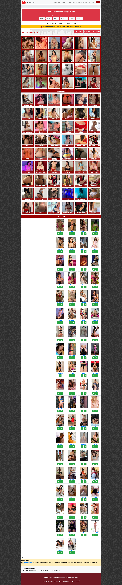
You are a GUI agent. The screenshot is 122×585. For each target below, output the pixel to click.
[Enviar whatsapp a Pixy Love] (85, 481)
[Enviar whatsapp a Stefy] (73, 428)
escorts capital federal (54, 581)
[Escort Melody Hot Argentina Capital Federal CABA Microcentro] (72, 348)
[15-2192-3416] (70, 411)
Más (93, 2)
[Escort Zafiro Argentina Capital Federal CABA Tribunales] (81, 113)
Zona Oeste (96, 31)
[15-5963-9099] (58, 251)
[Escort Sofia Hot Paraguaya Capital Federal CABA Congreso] (68, 56)
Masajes (80, 2)
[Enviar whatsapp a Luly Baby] (96, 304)
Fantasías (85, 2)
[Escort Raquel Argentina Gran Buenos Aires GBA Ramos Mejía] (68, 69)
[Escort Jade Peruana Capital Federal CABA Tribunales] (60, 419)
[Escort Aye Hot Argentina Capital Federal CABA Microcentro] (60, 437)
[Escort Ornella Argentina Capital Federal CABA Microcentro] (94, 113)
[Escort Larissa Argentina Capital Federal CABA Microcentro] (84, 525)
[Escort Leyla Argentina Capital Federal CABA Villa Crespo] (41, 56)
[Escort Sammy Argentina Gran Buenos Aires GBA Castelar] (95, 455)
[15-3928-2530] (93, 304)
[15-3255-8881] (70, 552)
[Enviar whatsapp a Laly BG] (61, 411)
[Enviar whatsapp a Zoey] (85, 322)
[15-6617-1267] (82, 481)
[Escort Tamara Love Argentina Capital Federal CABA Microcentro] (60, 295)
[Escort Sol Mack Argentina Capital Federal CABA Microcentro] (72, 242)
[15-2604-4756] (58, 322)
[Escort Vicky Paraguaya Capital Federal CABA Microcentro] (72, 295)
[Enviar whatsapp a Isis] (61, 287)
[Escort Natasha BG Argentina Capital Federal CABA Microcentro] (27, 127)
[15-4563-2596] (93, 481)
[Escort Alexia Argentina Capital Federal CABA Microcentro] (72, 543)
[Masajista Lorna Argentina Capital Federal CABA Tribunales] (60, 472)
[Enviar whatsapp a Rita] (85, 269)
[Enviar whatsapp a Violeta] (96, 269)
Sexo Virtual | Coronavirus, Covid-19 (62, 26)
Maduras (75, 2)
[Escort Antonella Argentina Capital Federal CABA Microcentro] (95, 313)
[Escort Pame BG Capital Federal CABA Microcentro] (84, 295)
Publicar (98, 2)
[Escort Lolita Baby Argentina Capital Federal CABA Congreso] (72, 313)
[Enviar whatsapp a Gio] (61, 517)
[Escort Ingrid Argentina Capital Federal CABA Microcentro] (41, 154)
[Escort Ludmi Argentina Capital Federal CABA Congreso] (27, 113)
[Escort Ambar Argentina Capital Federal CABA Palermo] (41, 69)
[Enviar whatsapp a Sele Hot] (96, 340)
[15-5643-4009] (70, 287)
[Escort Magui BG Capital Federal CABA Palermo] (84, 331)
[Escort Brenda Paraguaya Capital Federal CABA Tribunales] (94, 207)
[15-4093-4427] (82, 304)
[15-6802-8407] (70, 304)
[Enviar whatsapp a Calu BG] (61, 251)
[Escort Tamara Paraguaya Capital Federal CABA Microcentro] (60, 455)
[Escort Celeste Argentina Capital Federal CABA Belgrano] (81, 167)
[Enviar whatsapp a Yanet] (85, 464)
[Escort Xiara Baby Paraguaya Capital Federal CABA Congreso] (95, 366)
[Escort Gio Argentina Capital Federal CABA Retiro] (60, 508)
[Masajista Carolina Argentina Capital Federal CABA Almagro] (81, 207)
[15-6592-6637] (58, 340)
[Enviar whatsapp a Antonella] (96, 322)
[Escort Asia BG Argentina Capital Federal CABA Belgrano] (94, 100)
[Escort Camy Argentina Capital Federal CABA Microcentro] (72, 224)
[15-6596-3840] (70, 393)
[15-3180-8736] (58, 464)
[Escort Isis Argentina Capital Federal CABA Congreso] (60, 277)
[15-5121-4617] (58, 446)
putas (44, 581)
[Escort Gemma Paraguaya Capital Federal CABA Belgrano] (72, 384)
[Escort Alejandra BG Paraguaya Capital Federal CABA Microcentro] (81, 69)
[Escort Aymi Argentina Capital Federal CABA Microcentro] (27, 154)
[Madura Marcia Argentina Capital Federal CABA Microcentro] (72, 260)
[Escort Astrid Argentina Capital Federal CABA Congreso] (60, 260)
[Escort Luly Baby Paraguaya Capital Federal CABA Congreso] (95, 295)
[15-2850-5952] (60, 375)
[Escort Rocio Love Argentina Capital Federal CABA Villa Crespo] (67, 207)
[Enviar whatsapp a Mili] (85, 393)
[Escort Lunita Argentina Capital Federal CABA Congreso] (67, 167)
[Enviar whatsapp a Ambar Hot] (61, 340)
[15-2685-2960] (82, 499)
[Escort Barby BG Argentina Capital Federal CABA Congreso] (72, 437)
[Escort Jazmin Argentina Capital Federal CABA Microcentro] (72, 277)
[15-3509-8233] (82, 340)
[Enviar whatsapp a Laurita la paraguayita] (61, 393)
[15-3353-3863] (70, 499)
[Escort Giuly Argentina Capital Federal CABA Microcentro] (84, 277)
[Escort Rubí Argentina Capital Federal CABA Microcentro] (81, 82)
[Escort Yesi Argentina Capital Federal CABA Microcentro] (54, 69)
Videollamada (27, 570)
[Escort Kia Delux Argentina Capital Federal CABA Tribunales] (60, 224)
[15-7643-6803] (58, 269)
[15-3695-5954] (82, 393)
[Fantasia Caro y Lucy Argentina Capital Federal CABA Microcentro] (72, 472)
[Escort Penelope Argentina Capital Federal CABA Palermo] (81, 140)
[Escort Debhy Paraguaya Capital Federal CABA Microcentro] (95, 224)
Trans (89, 2)
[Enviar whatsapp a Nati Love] (73, 340)
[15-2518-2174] (70, 340)
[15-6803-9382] (70, 375)
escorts (47, 581)
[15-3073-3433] (70, 428)
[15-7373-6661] (82, 251)
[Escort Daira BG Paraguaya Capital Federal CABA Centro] (41, 82)
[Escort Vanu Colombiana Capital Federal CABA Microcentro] (54, 56)
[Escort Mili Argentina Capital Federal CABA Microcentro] (84, 384)
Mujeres (69, 2)
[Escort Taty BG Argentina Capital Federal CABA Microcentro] (54, 167)
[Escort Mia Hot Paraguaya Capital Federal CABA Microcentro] (95, 242)
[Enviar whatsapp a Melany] (96, 357)
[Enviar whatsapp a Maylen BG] (85, 411)
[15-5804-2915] (70, 357)
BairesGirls (30, 2)
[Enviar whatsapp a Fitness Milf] (85, 251)
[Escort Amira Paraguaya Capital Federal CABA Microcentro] (60, 313)
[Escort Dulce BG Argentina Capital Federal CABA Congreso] (94, 167)
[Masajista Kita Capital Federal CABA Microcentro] (94, 56)
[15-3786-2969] (58, 233)
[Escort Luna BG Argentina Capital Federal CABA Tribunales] (72, 490)
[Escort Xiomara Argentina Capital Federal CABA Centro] (81, 42)
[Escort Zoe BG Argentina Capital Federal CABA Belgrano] (94, 42)
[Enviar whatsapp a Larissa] (85, 535)
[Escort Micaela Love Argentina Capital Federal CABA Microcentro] (72, 525)
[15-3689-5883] (70, 251)
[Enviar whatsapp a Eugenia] (73, 375)
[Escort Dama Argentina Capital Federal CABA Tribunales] (27, 167)
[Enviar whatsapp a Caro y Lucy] (73, 481)
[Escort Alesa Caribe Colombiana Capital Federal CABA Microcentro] (54, 140)
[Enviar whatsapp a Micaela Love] (73, 535)
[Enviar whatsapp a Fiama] (96, 446)
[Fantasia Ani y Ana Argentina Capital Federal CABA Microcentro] (28, 42)
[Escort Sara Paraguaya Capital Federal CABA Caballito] (28, 56)
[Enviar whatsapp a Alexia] (73, 552)
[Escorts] (24, 2)
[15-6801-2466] (82, 233)
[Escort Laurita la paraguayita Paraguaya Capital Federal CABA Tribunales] (60, 384)
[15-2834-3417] (93, 287)
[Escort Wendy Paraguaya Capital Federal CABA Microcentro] (54, 194)
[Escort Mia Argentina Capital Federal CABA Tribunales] (54, 127)
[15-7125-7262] (93, 446)
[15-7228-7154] (82, 322)
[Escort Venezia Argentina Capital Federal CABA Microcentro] (27, 207)
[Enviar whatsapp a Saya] (61, 357)
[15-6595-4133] (93, 428)
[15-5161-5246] (58, 535)
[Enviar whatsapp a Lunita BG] (73, 464)
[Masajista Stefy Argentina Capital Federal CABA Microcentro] (72, 419)
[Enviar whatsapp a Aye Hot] (61, 446)
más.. (25, 563)
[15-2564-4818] (70, 233)
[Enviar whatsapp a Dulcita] (85, 517)
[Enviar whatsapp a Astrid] (61, 269)
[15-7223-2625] (58, 428)
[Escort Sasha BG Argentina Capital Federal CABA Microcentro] (72, 508)
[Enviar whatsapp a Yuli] (61, 499)
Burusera (47, 570)
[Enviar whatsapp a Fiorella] (96, 517)
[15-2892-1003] (93, 393)
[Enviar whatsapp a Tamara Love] (61, 304)
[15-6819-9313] (58, 499)
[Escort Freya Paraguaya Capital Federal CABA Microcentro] (41, 194)
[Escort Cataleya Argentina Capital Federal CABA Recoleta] (67, 113)
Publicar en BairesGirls (28, 562)
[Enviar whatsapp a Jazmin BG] (85, 428)
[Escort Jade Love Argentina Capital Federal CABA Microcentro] (41, 42)
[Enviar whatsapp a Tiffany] (85, 357)
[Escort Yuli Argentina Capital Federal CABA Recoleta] (60, 490)
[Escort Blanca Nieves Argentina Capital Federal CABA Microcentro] (67, 154)
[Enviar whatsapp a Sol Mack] (73, 251)
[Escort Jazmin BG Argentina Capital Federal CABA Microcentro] (84, 419)
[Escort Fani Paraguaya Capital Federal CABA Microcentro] (94, 127)
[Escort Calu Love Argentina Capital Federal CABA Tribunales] (81, 194)
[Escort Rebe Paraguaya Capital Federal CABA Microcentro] (95, 472)
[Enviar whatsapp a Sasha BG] (73, 517)
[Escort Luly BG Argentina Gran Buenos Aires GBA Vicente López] (94, 154)
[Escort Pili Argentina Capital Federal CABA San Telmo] (27, 140)
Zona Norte (79, 31)
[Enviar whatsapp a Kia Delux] (61, 233)
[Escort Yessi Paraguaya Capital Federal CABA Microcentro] (81, 127)
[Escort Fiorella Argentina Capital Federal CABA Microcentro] (95, 508)
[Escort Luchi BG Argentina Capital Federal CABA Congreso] (81, 100)
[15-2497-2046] (82, 357)
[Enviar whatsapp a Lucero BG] (85, 499)
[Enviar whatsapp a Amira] (61, 322)
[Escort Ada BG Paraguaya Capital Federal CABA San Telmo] (27, 194)
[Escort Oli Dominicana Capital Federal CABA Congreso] (67, 194)
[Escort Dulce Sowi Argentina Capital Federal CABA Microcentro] (41, 180)
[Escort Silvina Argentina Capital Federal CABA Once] (27, 180)
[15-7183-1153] (58, 552)
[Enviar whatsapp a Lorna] (61, 481)
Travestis (79, 18)
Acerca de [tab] (25, 557)
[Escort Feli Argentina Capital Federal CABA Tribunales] (54, 100)
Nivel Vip (64, 2)
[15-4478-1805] (82, 269)
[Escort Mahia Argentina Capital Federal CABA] (41, 100)
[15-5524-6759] (82, 428)
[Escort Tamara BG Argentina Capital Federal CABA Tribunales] (27, 100)
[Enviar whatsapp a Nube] (85, 375)
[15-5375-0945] (70, 269)
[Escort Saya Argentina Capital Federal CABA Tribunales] (60, 348)
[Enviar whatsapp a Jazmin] (73, 287)
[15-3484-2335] (58, 517)
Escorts (42, 18)
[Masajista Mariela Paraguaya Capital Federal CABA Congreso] (95, 277)
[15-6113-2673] (70, 446)
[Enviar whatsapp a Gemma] (73, 393)
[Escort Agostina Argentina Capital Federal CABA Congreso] (84, 437)
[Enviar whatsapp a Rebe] (96, 481)
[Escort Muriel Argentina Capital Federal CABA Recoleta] (54, 154)
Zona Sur (87, 31)
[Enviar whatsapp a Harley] (73, 411)
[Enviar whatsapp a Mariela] (96, 287)
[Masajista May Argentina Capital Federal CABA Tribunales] (94, 82)
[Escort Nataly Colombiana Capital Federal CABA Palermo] (60, 525)
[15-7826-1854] (82, 287)
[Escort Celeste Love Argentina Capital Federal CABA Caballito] (54, 207)
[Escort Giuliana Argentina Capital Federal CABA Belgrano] (68, 82)
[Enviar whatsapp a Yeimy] (96, 393)
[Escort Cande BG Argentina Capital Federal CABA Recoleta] (67, 180)
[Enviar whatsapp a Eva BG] (61, 552)
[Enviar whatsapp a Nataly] (61, 535)
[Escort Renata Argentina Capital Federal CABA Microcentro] (68, 42)
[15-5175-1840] (93, 340)
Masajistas (64, 18)
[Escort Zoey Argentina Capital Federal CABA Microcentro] (84, 313)
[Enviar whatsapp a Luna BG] (73, 499)
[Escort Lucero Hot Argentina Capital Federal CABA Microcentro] (41, 167)
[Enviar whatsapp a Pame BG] (85, 304)
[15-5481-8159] (70, 517)
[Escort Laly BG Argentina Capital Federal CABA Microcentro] (60, 401)
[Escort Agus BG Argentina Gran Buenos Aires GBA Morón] (41, 140)
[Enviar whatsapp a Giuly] (85, 287)
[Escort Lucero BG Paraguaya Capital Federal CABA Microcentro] (84, 490)
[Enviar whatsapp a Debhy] (96, 233)
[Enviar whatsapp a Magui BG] (85, 340)
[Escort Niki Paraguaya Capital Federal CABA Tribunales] (54, 180)
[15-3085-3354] (70, 535)
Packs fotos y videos (37, 570)
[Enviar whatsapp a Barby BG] (73, 446)
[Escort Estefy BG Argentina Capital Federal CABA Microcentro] (84, 224)
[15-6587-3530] (82, 464)
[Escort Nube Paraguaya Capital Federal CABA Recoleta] (84, 366)
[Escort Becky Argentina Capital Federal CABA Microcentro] (54, 82)
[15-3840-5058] (93, 464)
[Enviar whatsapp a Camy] (73, 233)
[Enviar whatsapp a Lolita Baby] (73, 322)
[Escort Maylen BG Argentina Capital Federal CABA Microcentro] (84, 401)
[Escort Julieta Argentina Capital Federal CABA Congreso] (54, 113)
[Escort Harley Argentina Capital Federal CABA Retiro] (72, 401)
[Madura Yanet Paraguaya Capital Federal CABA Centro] (84, 455)
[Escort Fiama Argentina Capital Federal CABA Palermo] (95, 437)
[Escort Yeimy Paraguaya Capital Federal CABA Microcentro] (95, 384)
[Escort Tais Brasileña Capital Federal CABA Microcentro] (94, 194)
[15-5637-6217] (58, 357)
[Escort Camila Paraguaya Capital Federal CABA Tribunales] (41, 113)
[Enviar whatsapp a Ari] (96, 428)
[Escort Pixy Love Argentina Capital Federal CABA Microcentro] (84, 472)
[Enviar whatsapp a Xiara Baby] (96, 375)
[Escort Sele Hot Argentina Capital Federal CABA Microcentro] (95, 331)
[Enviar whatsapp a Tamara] (61, 464)
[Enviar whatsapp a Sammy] (96, 464)
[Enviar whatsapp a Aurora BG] (96, 535)
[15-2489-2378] (82, 535)
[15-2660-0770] (58, 481)
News (59, 2)
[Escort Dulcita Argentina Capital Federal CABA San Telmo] (84, 508)
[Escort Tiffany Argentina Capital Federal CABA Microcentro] (84, 348)
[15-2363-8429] (93, 322)
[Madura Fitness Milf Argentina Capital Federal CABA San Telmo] (84, 242)
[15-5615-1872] (93, 357)
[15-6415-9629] (82, 375)
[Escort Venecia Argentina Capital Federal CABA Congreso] (94, 180)
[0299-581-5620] (93, 535)
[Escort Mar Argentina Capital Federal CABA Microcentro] (41, 127)
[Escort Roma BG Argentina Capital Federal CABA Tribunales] (28, 69)
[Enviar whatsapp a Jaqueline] (96, 411)
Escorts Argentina (75, 581)
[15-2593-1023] (58, 304)
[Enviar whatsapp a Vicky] (73, 304)
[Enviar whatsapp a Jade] (61, 428)
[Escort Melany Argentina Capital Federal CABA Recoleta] (95, 348)
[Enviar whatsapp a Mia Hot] (96, 251)
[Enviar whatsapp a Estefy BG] (85, 233)
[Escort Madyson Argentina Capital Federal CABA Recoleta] (28, 82)
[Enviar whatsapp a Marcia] (73, 269)
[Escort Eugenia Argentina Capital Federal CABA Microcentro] (72, 366)
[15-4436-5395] (93, 411)
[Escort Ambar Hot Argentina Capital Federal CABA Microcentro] (60, 331)
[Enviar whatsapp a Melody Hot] (73, 357)
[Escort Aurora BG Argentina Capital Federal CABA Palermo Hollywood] (95, 525)
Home (55, 2)
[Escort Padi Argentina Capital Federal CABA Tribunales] (67, 140)
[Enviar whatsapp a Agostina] (85, 446)
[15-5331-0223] (58, 411)
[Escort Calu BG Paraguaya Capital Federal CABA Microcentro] (60, 242)
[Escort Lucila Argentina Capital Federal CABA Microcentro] (81, 180)
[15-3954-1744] (93, 269)
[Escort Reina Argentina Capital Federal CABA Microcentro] (67, 100)
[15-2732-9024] (82, 446)
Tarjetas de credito (55, 570)
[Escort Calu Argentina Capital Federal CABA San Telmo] (81, 56)
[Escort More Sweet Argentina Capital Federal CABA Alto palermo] (81, 154)
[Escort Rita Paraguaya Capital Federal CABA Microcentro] (84, 260)
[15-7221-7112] (82, 411)
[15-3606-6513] (93, 517)
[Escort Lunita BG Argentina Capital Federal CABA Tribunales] (72, 455)
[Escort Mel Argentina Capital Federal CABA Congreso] (41, 207)
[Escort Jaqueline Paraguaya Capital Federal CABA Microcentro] (95, 401)
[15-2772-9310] (58, 287)
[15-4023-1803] (70, 481)
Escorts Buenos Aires (67, 581)
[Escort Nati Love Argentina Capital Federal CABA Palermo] (72, 331)
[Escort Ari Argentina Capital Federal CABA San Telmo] (95, 419)
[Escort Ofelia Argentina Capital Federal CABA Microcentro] (54, 42)
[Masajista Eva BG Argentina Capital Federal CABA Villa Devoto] (60, 543)
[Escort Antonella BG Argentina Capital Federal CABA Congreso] (94, 140)
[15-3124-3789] (93, 499)
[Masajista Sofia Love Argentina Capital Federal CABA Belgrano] (60, 366)
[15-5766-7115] (93, 233)
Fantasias (71, 18)
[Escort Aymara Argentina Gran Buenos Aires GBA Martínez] (94, 69)
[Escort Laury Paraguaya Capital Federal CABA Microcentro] (95, 490)
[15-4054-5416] (93, 251)
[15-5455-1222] (82, 517)
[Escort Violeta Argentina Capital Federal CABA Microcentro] (95, 260)
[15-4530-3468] (58, 393)
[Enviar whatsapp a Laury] (96, 499)
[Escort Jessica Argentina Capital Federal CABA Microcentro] (67, 127)
